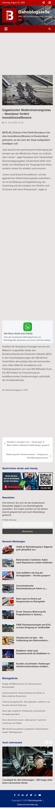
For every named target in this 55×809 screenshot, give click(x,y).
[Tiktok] (27, 795)
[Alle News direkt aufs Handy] (27, 332)
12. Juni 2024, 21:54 (14, 122)
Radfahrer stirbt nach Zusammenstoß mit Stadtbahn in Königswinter (32, 653)
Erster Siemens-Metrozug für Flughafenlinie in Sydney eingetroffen (31, 614)
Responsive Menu (43, 2)
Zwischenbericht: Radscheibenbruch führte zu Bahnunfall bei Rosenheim (30, 588)
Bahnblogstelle (34, 11)
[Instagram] (19, 795)
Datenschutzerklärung (27, 804)
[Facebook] (15, 795)
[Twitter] (31, 795)
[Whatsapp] (35, 795)
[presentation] (46, 742)
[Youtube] (39, 795)
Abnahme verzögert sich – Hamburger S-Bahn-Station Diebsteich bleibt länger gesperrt (28, 443)
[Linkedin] (23, 795)
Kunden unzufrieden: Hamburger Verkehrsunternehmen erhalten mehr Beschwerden (33, 666)
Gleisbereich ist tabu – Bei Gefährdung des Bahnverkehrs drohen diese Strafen (32, 640)
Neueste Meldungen (13, 541)
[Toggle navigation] (6, 29)
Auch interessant (12, 742)
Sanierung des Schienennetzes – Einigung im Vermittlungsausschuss (27, 456)
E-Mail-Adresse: (9, 520)
